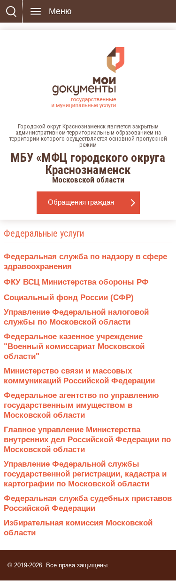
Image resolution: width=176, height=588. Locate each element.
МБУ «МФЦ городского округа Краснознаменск (88, 153)
